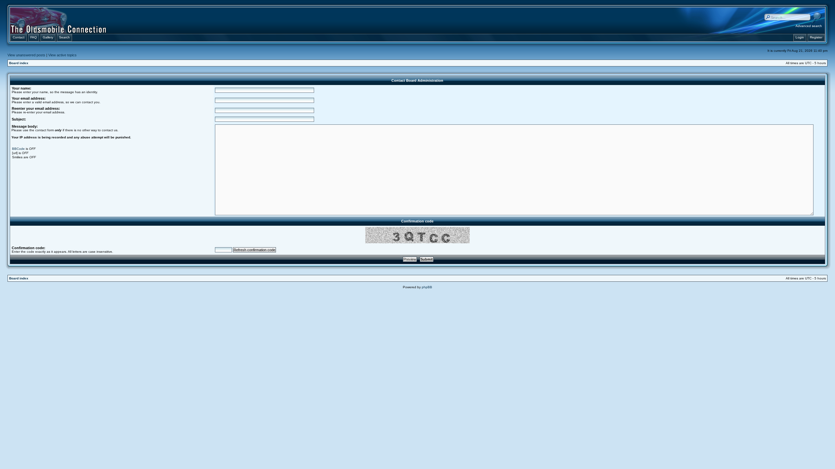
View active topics (62, 55)
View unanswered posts (26, 55)
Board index (18, 63)
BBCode (18, 148)
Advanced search (809, 26)
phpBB (427, 287)
